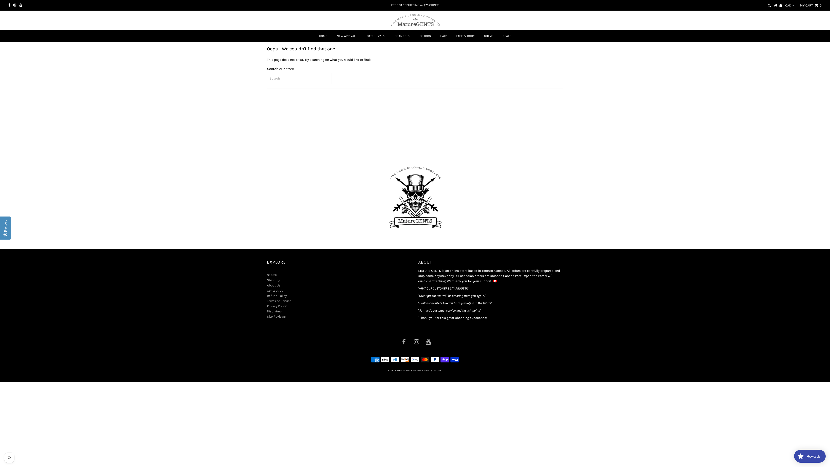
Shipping (273, 280)
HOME (323, 36)
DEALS (507, 36)
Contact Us (275, 291)
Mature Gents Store (427, 370)
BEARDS (425, 36)
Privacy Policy (277, 306)
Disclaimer (275, 311)
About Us (274, 285)
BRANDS (400, 36)
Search (272, 275)
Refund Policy (277, 296)
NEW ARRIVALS (347, 36)
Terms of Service (279, 301)
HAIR (443, 36)
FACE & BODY (465, 36)
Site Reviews (276, 316)
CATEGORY (374, 36)
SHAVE (488, 36)
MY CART (811, 5)
